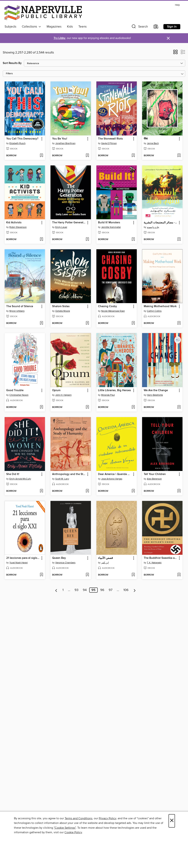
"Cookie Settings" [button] (65, 828)
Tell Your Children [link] (155, 474)
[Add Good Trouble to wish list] (41, 407)
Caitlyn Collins (154, 311)
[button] (139, 27)
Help (177, 5)
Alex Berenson (154, 478)
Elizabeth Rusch (17, 143)
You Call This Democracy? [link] (22, 138)
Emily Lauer (61, 227)
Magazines (54, 27)
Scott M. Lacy (62, 478)
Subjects (10, 27)
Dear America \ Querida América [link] (115, 474)
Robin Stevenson (18, 227)
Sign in (172, 27)
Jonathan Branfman (65, 143)
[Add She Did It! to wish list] (41, 491)
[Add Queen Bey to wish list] (87, 575)
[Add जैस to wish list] (179, 155)
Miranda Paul (108, 395)
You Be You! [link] (59, 138)
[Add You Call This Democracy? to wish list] (41, 155)
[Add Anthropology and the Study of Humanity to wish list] (87, 491)
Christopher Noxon (18, 395)
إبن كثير (105, 562)
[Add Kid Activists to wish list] (41, 239)
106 (126, 590)
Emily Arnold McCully (20, 478)
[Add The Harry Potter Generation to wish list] (87, 239)
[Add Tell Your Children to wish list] (179, 491)
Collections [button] (30, 27)
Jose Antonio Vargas (111, 478)
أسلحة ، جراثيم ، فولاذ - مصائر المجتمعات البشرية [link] (160, 222)
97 (110, 590)
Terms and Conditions (78, 818)
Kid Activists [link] (13, 222)
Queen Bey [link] (59, 558)
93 (76, 590)
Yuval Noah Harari (18, 562)
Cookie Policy (73, 832)
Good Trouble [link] (15, 390)
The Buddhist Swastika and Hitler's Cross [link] (160, 558)
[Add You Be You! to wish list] (87, 155)
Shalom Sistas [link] (61, 306)
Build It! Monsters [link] (109, 222)
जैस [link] (146, 138)
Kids (70, 27)
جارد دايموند (153, 227)
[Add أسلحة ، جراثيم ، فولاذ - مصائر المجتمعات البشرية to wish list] (179, 239)
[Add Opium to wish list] (87, 407)
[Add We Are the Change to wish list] (179, 407)
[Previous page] (56, 590)
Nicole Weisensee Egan (113, 311)
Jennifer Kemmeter (111, 227)
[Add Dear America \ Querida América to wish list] (133, 491)
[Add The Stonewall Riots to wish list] (133, 155)
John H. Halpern (63, 395)
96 (102, 590)
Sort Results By (12, 63)
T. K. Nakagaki (154, 562)
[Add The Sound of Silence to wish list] (41, 323)
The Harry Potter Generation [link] (69, 222)
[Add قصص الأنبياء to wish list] (133, 575)
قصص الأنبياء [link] (105, 558)
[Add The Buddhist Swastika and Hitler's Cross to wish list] (179, 575)
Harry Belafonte (155, 395)
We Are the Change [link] (156, 390)
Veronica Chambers (65, 562)
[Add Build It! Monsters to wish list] (133, 239)
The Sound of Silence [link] (19, 306)
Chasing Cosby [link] (107, 306)
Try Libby (59, 38)
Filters (9, 73)
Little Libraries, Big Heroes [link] (114, 390)
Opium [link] (56, 390)
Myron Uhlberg (16, 311)
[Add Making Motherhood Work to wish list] (179, 323)
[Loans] (156, 27)
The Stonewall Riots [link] (110, 138)
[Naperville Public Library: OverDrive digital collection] (43, 13)
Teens (82, 27)
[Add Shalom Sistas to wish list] (87, 323)
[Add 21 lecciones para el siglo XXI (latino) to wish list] (41, 575)
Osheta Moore (62, 311)
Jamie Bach (153, 143)
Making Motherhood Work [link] (160, 306)
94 (85, 590)
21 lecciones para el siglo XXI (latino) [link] (23, 558)
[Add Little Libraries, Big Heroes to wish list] (133, 407)
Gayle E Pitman (109, 143)
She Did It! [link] (12, 474)
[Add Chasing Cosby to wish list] (133, 323)
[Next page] (134, 590)
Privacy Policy (107, 818)
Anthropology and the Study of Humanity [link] (69, 474)
